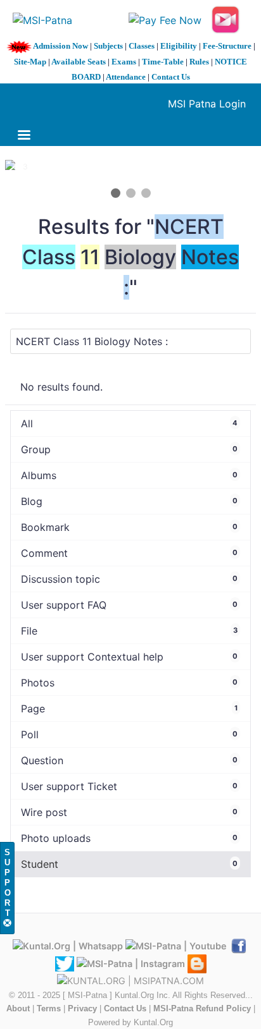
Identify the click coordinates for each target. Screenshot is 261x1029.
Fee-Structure (227, 46)
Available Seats (78, 61)
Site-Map (30, 61)
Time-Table (163, 61)
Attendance (126, 77)
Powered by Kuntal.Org (130, 1022)
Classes (142, 46)
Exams (123, 61)
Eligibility (178, 46)
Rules (199, 61)
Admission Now (60, 46)
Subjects (108, 46)
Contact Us (170, 77)
